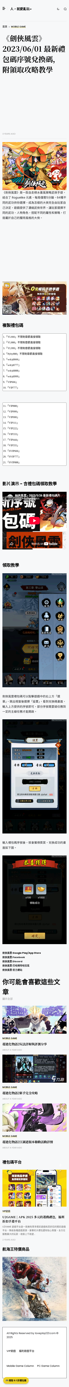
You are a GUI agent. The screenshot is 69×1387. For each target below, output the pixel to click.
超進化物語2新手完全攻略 (20, 1093)
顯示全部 (7, 999)
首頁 (4, 26)
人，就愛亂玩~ (21, 9)
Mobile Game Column (20, 1366)
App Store (35, 953)
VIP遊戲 (6, 1211)
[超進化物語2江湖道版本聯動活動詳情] (34, 1118)
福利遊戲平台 (26, 1351)
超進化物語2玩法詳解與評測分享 (24, 1044)
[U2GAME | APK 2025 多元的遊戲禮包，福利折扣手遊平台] (34, 1188)
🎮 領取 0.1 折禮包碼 (16, 1380)
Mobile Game (18, 26)
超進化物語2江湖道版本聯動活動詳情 (27, 1142)
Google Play (20, 953)
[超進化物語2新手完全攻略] (34, 1069)
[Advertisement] (34, 105)
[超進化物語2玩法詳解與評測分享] (34, 1020)
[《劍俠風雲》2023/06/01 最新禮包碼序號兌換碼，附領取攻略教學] (34, 166)
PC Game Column (48, 1366)
